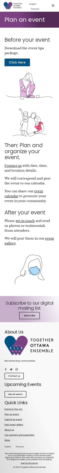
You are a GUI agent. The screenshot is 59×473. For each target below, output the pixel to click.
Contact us (13, 166)
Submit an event (13, 419)
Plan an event (12, 414)
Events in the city (14, 409)
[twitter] (11, 369)
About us (9, 429)
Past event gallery (14, 424)
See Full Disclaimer (29, 463)
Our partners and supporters (19, 435)
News (7, 440)
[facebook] (6, 369)
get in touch (25, 221)
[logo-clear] (29, 337)
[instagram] (16, 369)
